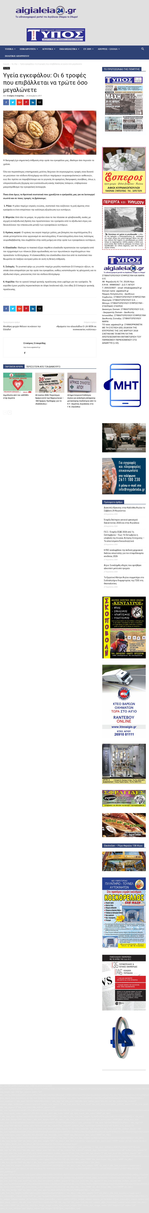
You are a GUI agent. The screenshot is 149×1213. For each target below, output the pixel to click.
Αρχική (6, 64)
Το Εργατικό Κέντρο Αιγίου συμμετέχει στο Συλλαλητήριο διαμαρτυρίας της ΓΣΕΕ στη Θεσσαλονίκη (124, 580)
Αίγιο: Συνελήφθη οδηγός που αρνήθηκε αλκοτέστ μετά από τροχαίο (122, 567)
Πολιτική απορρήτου (17, 56)
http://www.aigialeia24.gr (31, 347)
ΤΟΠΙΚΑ (9, 49)
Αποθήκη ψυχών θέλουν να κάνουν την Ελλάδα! (22, 328)
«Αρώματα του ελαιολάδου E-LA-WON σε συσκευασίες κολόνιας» (76, 328)
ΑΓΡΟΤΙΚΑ (47, 49)
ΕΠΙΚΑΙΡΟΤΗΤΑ (28, 49)
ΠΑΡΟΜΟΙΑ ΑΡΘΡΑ (14, 367)
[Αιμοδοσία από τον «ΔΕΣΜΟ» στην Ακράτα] (17, 383)
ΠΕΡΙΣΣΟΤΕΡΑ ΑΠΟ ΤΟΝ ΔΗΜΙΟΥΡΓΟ (43, 367)
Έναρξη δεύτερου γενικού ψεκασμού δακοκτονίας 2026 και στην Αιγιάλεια (121, 521)
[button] (142, 49)
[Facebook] (25, 353)
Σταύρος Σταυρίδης (15, 96)
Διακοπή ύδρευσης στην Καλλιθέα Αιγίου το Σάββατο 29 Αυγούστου (124, 509)
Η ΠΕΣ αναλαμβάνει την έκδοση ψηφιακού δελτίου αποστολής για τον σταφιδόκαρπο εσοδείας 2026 (124, 553)
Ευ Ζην (14, 64)
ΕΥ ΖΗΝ (87, 49)
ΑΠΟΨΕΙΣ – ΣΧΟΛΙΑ (107, 49)
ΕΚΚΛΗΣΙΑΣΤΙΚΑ (68, 49)
